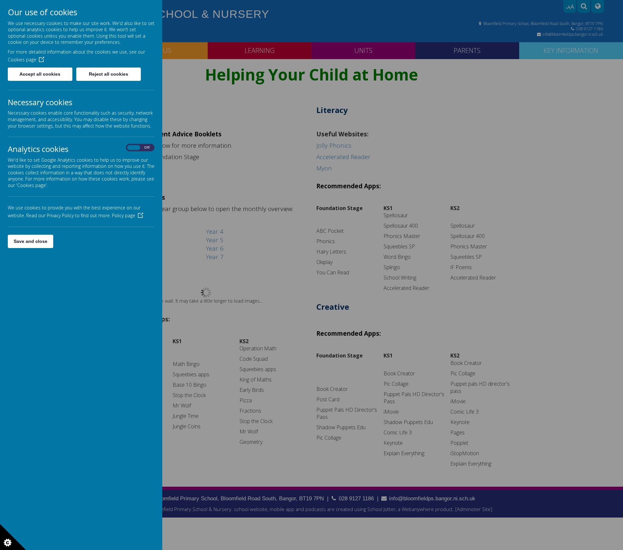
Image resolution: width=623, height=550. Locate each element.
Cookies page (22, 59)
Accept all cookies (39, 74)
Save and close (30, 241)
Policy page (123, 215)
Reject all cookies (108, 74)
